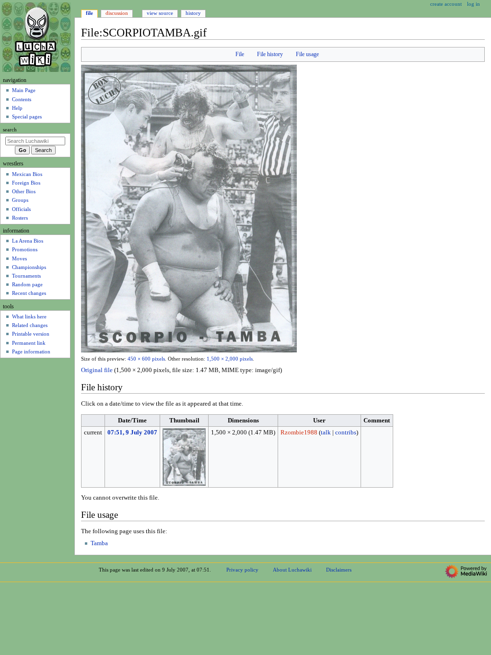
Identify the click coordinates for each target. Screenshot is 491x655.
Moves (19, 258)
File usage (307, 54)
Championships (29, 267)
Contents (21, 99)
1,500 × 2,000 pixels (230, 359)
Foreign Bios (26, 183)
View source (160, 13)
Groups (20, 200)
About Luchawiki (292, 570)
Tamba (99, 543)
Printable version (30, 334)
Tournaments (26, 276)
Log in (473, 4)
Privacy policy (242, 570)
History (193, 13)
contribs (345, 432)
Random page (27, 284)
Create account (446, 4)
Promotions (24, 249)
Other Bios (23, 191)
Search (10, 129)
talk (326, 432)
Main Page (23, 90)
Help (17, 108)
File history (270, 54)
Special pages (27, 116)
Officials (21, 209)
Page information (31, 351)
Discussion (116, 13)
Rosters (20, 218)
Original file (97, 370)
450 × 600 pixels (146, 359)
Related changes (29, 325)
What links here (29, 316)
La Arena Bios (27, 241)
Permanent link (29, 343)
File (239, 54)
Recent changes (29, 293)
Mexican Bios (27, 174)
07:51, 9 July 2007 (132, 432)
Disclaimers (338, 570)
